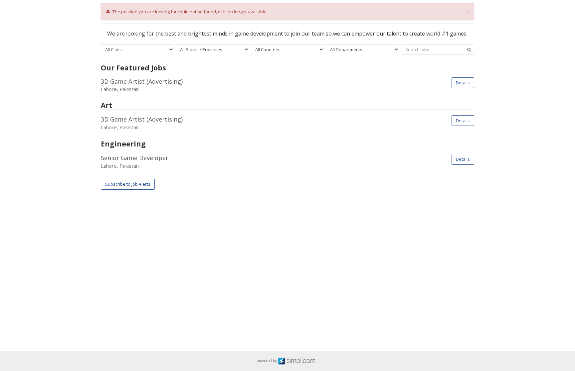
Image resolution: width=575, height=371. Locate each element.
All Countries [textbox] (268, 49)
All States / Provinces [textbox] (201, 49)
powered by (267, 360)
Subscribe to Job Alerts (127, 184)
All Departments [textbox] (346, 49)
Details (463, 83)
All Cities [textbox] (113, 49)
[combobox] (137, 49)
